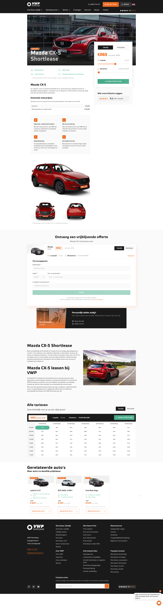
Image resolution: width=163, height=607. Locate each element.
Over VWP (59, 554)
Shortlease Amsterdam (118, 554)
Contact (113, 532)
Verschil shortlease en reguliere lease (94, 561)
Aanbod (35, 16)
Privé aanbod (87, 529)
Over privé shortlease (90, 532)
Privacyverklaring (89, 568)
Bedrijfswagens (61, 535)
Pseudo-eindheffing (90, 571)
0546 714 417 (32, 549)
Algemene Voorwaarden (118, 541)
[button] (35, 10)
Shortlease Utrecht (117, 566)
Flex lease (59, 538)
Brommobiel (87, 541)
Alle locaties (114, 572)
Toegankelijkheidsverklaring (120, 538)
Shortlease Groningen (118, 557)
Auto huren (87, 535)
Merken (58, 547)
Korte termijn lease (62, 544)
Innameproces (88, 554)
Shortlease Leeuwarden (118, 560)
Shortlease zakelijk (62, 529)
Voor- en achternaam (54, 273)
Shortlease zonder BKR (91, 544)
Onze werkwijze (61, 560)
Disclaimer (114, 535)
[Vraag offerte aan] (113, 81)
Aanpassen (131, 255)
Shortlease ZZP (61, 541)
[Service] (125, 4)
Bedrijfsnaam (37, 264)
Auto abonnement (89, 538)
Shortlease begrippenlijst (92, 565)
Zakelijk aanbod (61, 532)
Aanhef (35, 273)
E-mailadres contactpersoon (41, 282)
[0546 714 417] (94, 4)
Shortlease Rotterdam (118, 563)
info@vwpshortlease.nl (35, 553)
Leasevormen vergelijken (92, 557)
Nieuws (58, 563)
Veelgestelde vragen (117, 529)
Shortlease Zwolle (116, 569)
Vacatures (59, 557)
